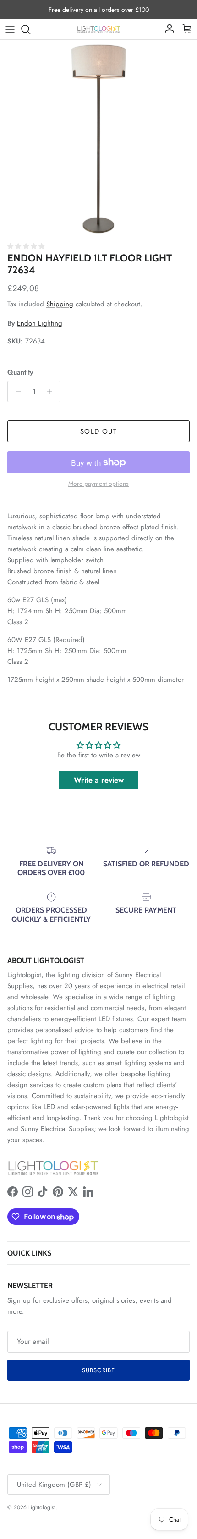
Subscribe (98, 1370)
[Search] (30, 29)
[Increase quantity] (52, 391)
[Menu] (10, 29)
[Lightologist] (98, 29)
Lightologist (41, 1507)
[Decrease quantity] (16, 391)
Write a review (99, 780)
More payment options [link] (98, 484)
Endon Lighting (39, 323)
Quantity (20, 372)
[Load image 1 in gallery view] (98, 138)
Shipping (59, 304)
